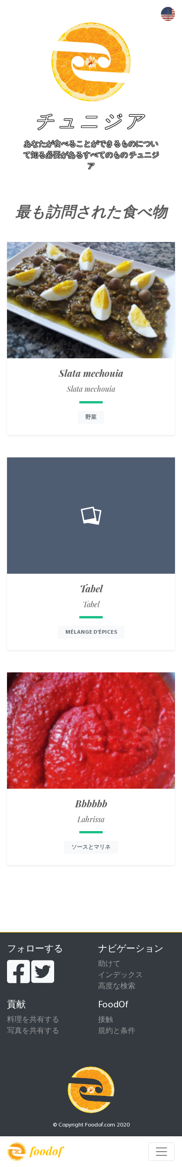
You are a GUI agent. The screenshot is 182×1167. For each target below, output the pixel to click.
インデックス (120, 975)
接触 (105, 1020)
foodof (46, 1150)
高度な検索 (116, 986)
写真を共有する (33, 1031)
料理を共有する (33, 1020)
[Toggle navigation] (161, 1151)
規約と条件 (116, 1031)
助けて (109, 964)
